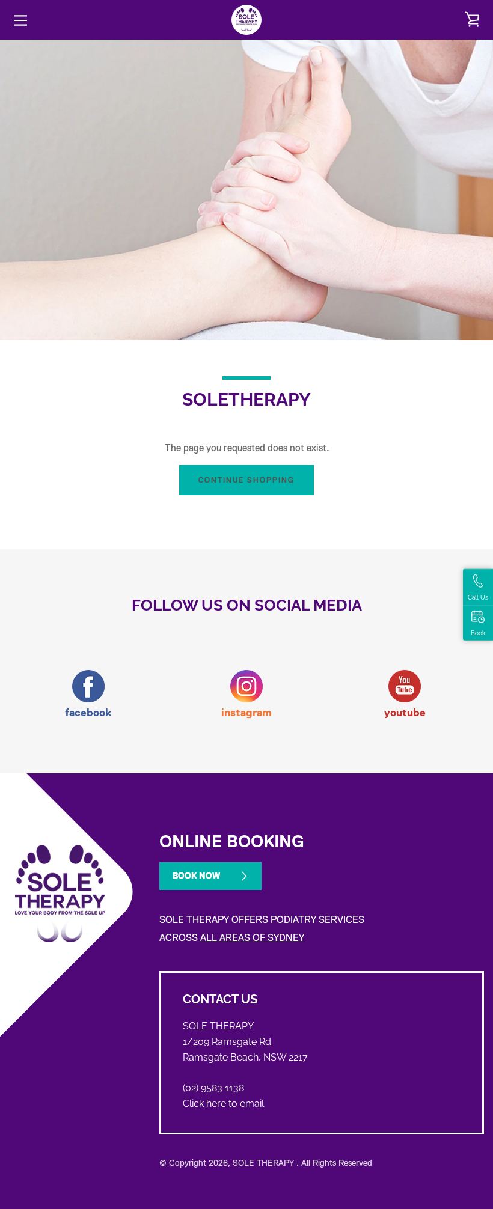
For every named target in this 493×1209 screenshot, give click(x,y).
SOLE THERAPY (264, 1163)
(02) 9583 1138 (213, 1088)
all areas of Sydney (252, 938)
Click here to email (223, 1103)
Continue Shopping (246, 480)
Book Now (196, 875)
